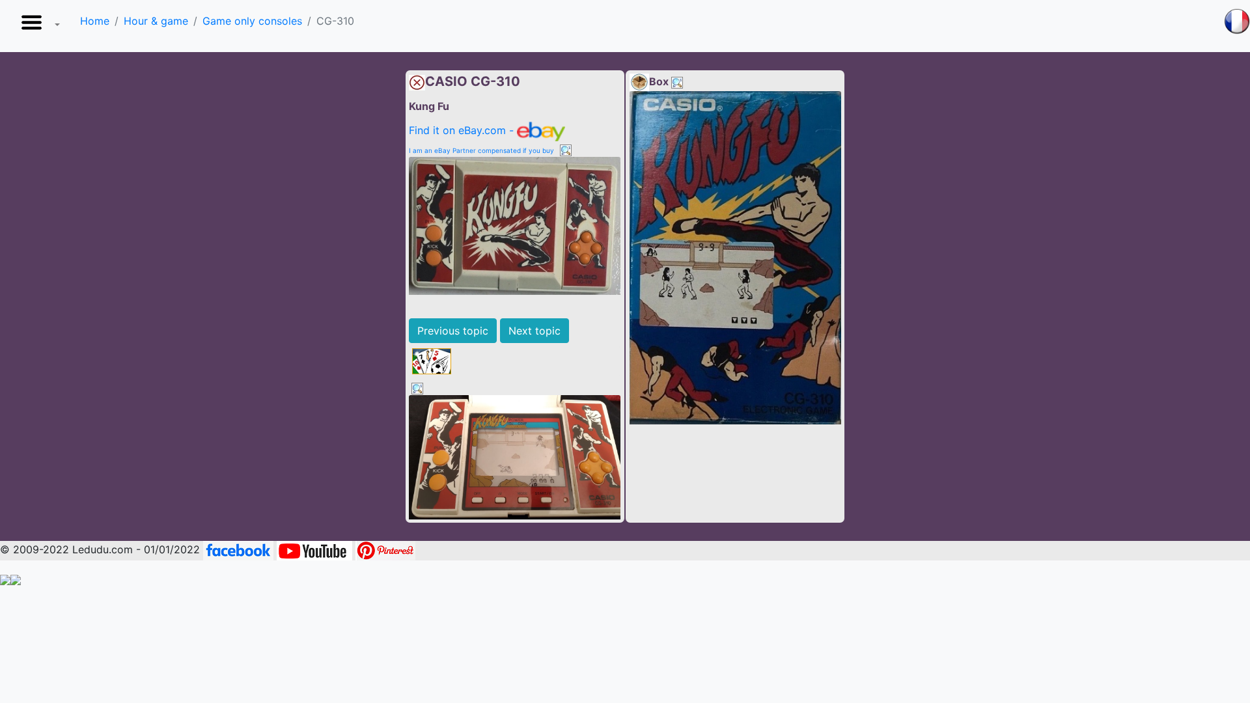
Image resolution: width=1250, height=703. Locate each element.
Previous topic (452, 330)
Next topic (534, 330)
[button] (37, 26)
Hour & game (156, 20)
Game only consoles (252, 20)
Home (94, 20)
